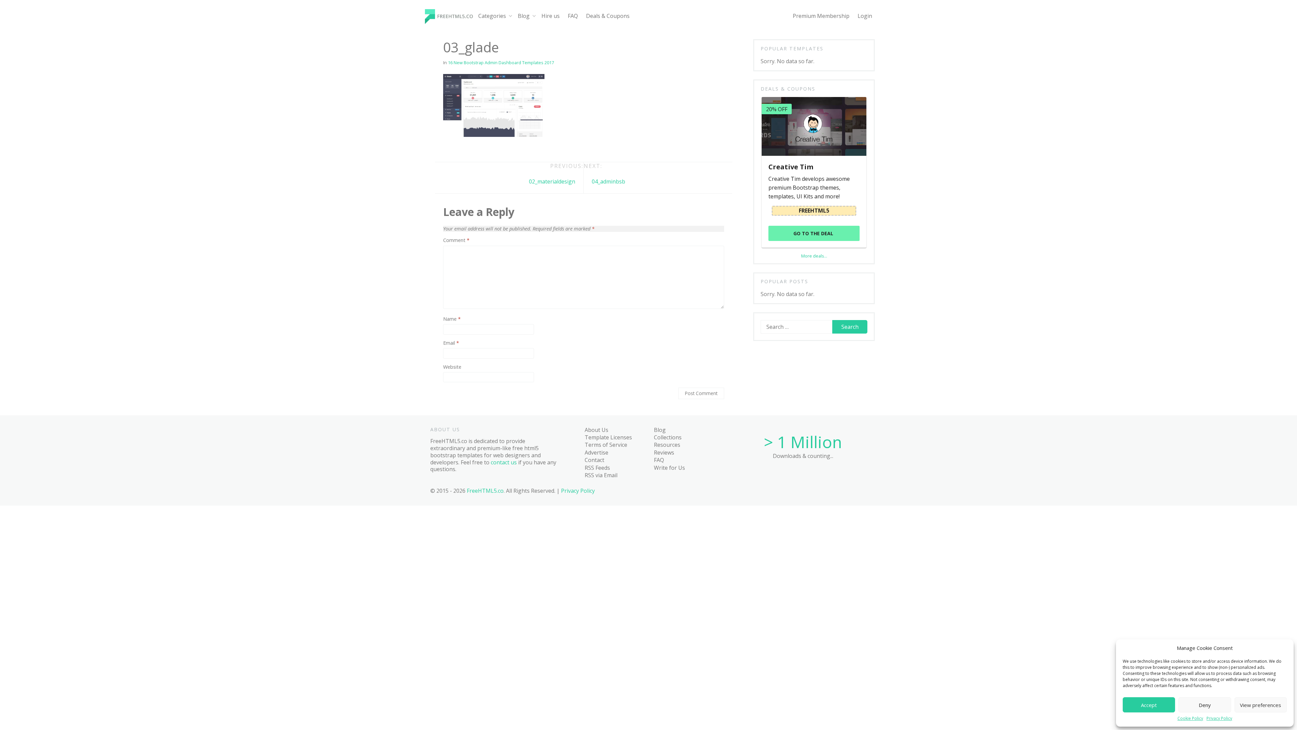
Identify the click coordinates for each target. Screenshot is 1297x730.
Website (452, 367)
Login (865, 16)
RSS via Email (601, 475)
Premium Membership (821, 16)
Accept (1149, 705)
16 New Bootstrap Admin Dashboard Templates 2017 (501, 62)
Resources (667, 444)
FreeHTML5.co (485, 490)
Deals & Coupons (608, 16)
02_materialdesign (552, 181)
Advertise (596, 452)
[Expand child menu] (510, 16)
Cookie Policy (1190, 718)
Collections (668, 437)
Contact (594, 460)
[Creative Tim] (814, 126)
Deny (1205, 705)
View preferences (1260, 705)
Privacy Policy (1219, 718)
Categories (492, 16)
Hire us (550, 16)
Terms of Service (606, 444)
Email (451, 343)
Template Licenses (608, 437)
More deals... (814, 256)
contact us (504, 462)
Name (452, 319)
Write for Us (669, 467)
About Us (596, 430)
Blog (524, 16)
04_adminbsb (608, 181)
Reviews (664, 452)
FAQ (573, 16)
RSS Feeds (597, 467)
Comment (456, 240)
